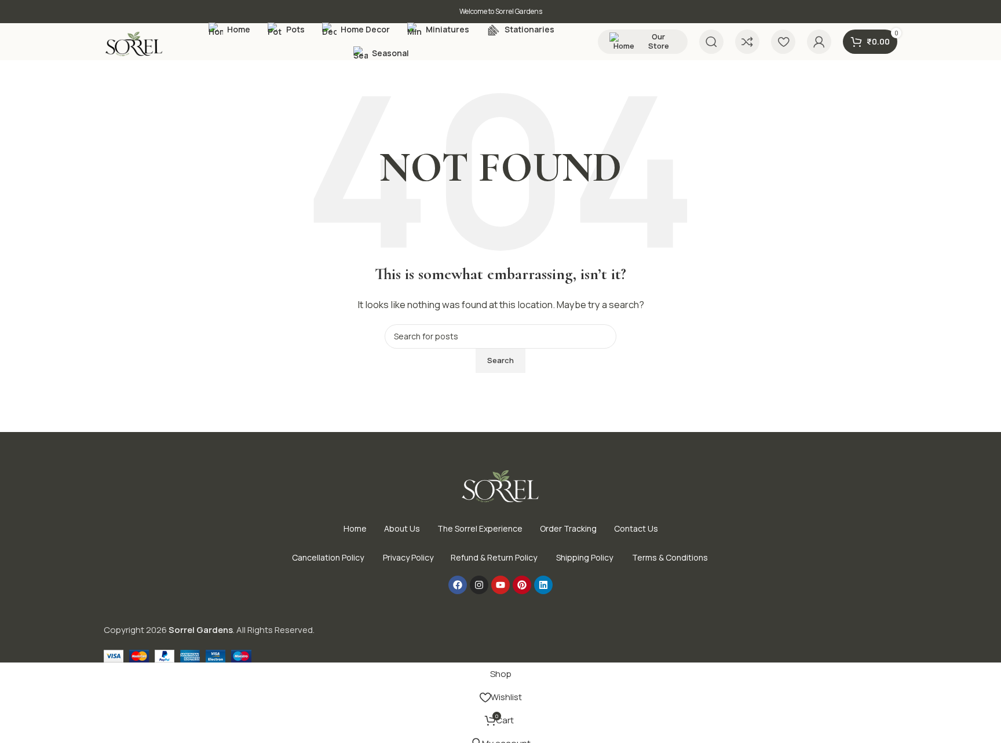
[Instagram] (479, 585)
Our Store (658, 41)
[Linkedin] (543, 585)
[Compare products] (747, 41)
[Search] (711, 41)
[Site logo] (134, 44)
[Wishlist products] (783, 41)
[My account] (819, 41)
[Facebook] (457, 585)
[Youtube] (500, 585)
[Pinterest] (522, 585)
